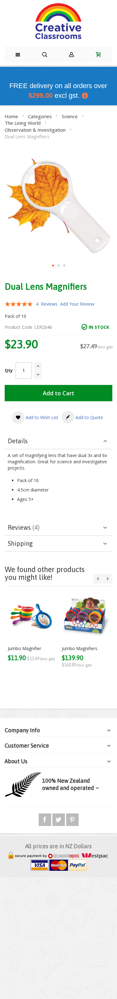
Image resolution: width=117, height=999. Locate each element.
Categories (40, 116)
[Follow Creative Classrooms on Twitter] (59, 819)
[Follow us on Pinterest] (72, 819)
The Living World (23, 123)
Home (12, 116)
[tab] (58, 441)
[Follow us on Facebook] (45, 819)
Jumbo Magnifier (24, 648)
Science (70, 116)
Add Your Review (77, 304)
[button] (53, 265)
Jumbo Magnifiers (79, 648)
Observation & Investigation (36, 130)
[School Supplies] (58, 22)
